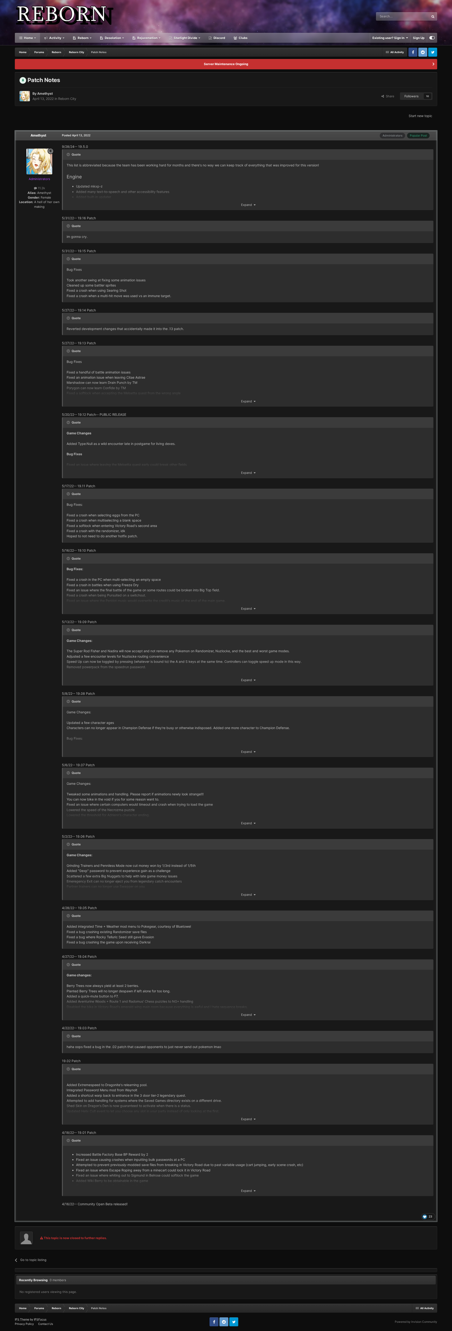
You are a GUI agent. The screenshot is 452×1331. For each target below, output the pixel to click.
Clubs (242, 38)
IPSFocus (40, 1319)
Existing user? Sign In (389, 38)
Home (28, 38)
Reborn (83, 38)
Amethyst (45, 93)
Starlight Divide (185, 38)
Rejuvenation (147, 38)
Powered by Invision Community (416, 1321)
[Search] (433, 16)
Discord (219, 38)
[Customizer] (432, 38)
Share (389, 96)
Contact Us (45, 1324)
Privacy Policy (24, 1324)
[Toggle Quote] (69, 154)
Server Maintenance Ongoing (226, 64)
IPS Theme (22, 1319)
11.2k (41, 188)
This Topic (415, 16)
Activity (54, 38)
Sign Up (418, 38)
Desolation (112, 38)
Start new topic (420, 116)
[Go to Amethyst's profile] (25, 96)
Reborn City (67, 99)
